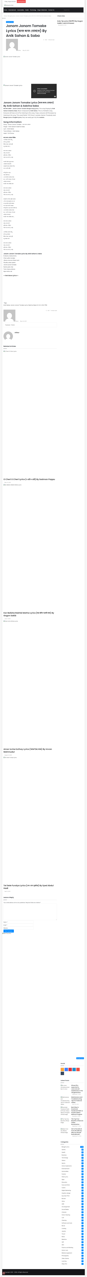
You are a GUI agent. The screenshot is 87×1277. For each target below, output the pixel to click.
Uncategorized (66, 1206)
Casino (63, 1187)
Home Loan (65, 1250)
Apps (63, 1179)
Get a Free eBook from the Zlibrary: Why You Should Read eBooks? (76, 1131)
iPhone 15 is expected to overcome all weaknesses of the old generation (77, 1089)
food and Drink (66, 1185)
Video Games (65, 1258)
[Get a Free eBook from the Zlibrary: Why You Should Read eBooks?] (65, 1131)
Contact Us (51, 10)
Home (5, 10)
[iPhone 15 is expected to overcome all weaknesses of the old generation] (65, 1088)
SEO (63, 1244)
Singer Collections (42, 10)
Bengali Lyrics (65, 1147)
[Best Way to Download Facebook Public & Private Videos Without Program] (65, 1110)
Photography (65, 1255)
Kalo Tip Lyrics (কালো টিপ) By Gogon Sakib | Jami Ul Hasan (70, 22)
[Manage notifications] (3, 1273)
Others (63, 1160)
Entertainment (12, 10)
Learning (64, 1261)
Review (64, 1198)
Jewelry (64, 1231)
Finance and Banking (67, 1247)
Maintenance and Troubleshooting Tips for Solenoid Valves (76, 1099)
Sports (63, 1163)
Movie (63, 1225)
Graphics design (66, 1193)
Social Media (65, 1209)
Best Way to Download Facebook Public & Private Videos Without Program (77, 1110)
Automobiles (20, 10)
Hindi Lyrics (65, 1176)
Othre (63, 1201)
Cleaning (64, 1220)
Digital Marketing (66, 1190)
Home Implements (67, 1166)
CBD (63, 1204)
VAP (63, 1242)
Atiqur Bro (64, 1264)
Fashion (64, 1174)
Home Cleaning (66, 1215)
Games (64, 1149)
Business (64, 1155)
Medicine (64, 1239)
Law (63, 1217)
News (63, 1236)
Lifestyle (64, 1212)
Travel (63, 1234)
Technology (33, 10)
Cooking (64, 1228)
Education (64, 1182)
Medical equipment (67, 1253)
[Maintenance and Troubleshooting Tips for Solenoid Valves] (65, 1100)
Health (27, 10)
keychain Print (65, 1195)
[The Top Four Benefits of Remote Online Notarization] (65, 1121)
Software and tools (67, 1223)
